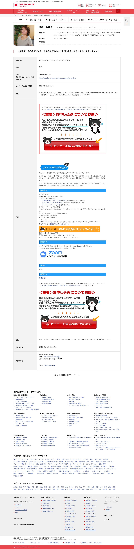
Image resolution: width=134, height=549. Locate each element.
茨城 (45, 487)
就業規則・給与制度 (48, 443)
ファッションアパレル (90, 464)
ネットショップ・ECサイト (55, 20)
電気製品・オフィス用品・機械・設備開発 (27, 409)
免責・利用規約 (54, 543)
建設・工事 (102, 464)
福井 (88, 487)
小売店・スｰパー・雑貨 (52, 459)
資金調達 (30, 473)
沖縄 (109, 489)
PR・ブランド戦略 (101, 423)
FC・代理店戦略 (100, 425)
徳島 (62, 489)
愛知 (109, 487)
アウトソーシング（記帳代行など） (79, 405)
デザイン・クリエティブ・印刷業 (58, 464)
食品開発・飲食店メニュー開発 (24, 405)
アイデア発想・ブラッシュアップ (25, 397)
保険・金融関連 (41, 464)
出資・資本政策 (46, 403)
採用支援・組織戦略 (48, 439)
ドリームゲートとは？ (111, 497)
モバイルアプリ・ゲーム (49, 421)
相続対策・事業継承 (21, 425)
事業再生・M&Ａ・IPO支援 (23, 417)
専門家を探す (88, 497)
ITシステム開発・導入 (48, 419)
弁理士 (41, 469)
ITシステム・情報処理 (20, 461)
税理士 (85, 466)
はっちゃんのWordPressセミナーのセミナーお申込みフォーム (67, 109)
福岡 (79, 489)
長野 (97, 487)
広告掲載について (70, 543)
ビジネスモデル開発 (21, 401)
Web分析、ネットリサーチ (23, 445)
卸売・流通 (90, 461)
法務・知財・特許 (98, 473)
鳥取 (41, 489)
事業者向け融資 (46, 401)
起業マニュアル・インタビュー (24, 501)
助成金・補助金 (46, 397)
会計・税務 (40, 473)
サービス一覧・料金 (33, 20)
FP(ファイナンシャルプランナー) (105, 469)
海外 (114, 489)
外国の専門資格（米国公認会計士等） (56, 469)
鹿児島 (105, 489)
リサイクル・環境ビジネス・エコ (24, 464)
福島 (41, 487)
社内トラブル (73, 423)
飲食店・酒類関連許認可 (103, 399)
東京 (66, 487)
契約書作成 (72, 419)
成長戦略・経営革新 (68, 473)
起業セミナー (18, 518)
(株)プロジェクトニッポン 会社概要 (92, 543)
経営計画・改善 (69, 511)
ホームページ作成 (77, 20)
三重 (114, 487)
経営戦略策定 (19, 415)
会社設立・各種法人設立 (103, 397)
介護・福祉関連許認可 (102, 401)
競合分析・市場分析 (21, 443)
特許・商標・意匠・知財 (76, 417)
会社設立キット (47, 506)
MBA (28, 471)
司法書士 (104, 466)
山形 (37, 487)
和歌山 (36, 489)
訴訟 (70, 425)
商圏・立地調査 (20, 441)
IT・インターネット (84, 473)
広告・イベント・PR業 (36, 461)
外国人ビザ (99, 405)
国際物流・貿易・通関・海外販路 (78, 441)
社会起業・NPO (67, 466)
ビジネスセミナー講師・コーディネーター (108, 447)
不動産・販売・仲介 (20, 466)
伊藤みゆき (42, 278)
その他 (38, 471)
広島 (54, 489)
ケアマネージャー (19, 471)
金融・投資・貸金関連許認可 (104, 407)
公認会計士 (78, 466)
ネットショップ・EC (37, 459)
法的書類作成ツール (48, 508)
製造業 (30, 466)
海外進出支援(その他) (75, 447)
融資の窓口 (46, 503)
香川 (66, 489)
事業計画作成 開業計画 (49, 500)
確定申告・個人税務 (74, 399)
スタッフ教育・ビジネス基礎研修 (105, 449)
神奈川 (71, 487)
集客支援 (110, 473)
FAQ (16, 512)
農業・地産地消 (56, 466)
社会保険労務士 (32, 469)
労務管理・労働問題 (48, 441)
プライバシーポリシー (36, 543)
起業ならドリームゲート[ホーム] (24, 497)
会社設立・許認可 (52, 473)
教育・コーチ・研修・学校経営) (75, 461)
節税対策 (71, 401)
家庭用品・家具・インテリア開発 (25, 403)
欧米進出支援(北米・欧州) (76, 443)
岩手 (24, 487)
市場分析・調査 (18, 476)
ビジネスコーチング (101, 443)
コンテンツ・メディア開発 (23, 407)
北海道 (16, 487)
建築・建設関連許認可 (102, 403)
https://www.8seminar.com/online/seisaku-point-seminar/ (57, 78)
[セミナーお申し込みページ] (72, 131)
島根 (45, 489)
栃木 (49, 487)
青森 (20, 487)
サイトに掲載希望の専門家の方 (24, 524)
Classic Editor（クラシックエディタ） (54, 200)
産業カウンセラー (101, 445)
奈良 (31, 489)
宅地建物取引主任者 (76, 469)
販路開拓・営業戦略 (101, 415)
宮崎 (100, 489)
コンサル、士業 (88, 459)
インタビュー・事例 (21, 510)
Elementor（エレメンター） (51, 205)
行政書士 (111, 466)
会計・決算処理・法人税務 (76, 397)
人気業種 (106, 471)
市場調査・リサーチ (21, 437)
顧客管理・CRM (20, 439)
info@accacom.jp (49, 365)
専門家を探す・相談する (32, 15)
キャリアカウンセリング (103, 441)
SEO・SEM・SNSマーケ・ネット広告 (102, 20)
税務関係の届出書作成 (75, 403)
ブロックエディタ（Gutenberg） (53, 203)
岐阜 (101, 487)
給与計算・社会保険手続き (49, 437)
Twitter (108, 509)
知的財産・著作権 (74, 421)
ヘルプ (106, 519)
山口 (58, 489)
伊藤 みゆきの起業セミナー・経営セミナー (51, 15)
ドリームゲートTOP (19, 15)
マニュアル (18, 504)
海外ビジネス (96, 471)
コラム (17, 507)
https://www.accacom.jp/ (52, 357)
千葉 (62, 487)
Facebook (108, 507)
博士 (33, 471)
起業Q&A (67, 497)
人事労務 (86, 471)
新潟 (76, 487)
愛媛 (70, 489)
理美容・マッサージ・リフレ (104, 461)
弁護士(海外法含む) (19, 469)
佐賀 (83, 489)
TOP (20, 20)
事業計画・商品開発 (49, 471)
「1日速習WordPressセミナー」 (58, 224)
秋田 (33, 487)
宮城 (28, 487)
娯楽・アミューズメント (41, 466)
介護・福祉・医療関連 (101, 459)
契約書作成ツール (48, 511)
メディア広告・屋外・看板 (103, 427)
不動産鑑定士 (89, 469)
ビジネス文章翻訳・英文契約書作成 (79, 445)
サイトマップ (108, 515)
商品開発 (77, 471)
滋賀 (15, 489)
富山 (80, 487)
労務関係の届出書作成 (48, 445)
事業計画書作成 (20, 399)
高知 (74, 489)
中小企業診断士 (94, 466)
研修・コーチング (19, 473)
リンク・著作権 (19, 543)
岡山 (49, 489)
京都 (19, 489)
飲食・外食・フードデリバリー (71, 459)
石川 (84, 487)
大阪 (23, 489)
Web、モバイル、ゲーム (21, 459)
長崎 (87, 489)
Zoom (79, 246)
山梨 (93, 487)
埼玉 (58, 487)
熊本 (91, 489)
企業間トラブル (73, 415)
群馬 (54, 487)
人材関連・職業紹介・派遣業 (54, 461)
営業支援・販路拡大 (64, 471)
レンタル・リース (75, 464)
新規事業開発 (19, 419)
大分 (95, 489)
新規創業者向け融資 (48, 399)
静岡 (105, 487)
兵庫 (27, 489)
